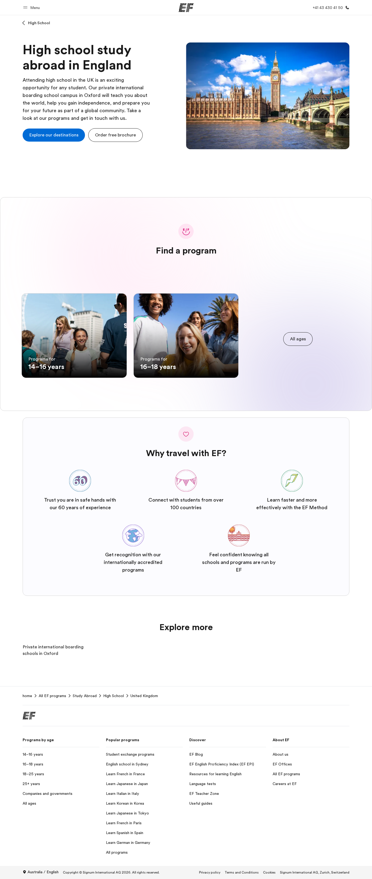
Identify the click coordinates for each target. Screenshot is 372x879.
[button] (32, 7)
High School (39, 23)
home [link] (27, 696)
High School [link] (113, 696)
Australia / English (43, 872)
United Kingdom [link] (144, 696)
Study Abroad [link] (85, 696)
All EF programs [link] (52, 696)
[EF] (186, 7)
